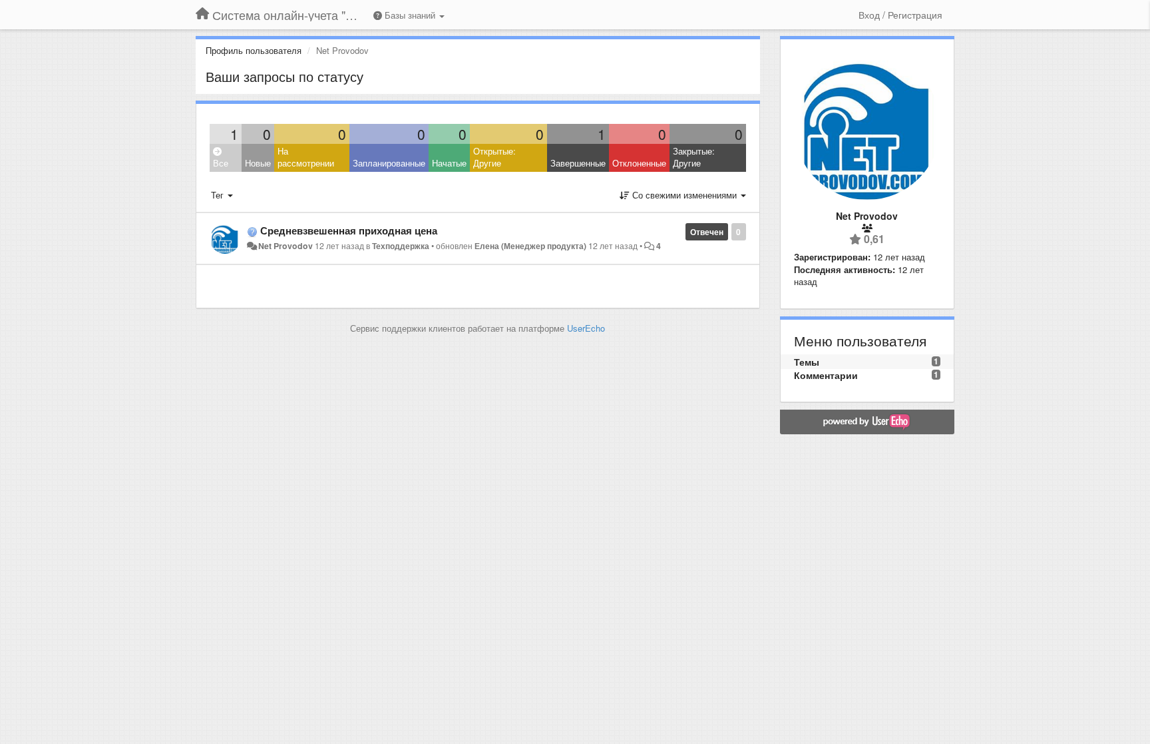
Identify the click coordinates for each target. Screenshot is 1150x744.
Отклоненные (639, 163)
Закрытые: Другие (694, 157)
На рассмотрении (306, 157)
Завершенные (578, 163)
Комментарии (826, 375)
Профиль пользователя (253, 50)
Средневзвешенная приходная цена (348, 230)
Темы (806, 361)
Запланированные (389, 163)
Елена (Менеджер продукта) (530, 246)
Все (220, 163)
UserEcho (586, 328)
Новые (258, 163)
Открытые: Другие (494, 157)
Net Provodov (285, 246)
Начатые (449, 163)
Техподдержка (400, 246)
